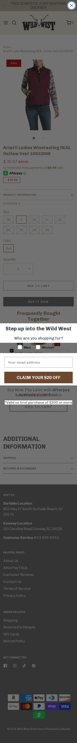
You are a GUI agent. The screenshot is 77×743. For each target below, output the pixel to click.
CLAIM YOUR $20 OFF (38, 377)
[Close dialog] (71, 5)
